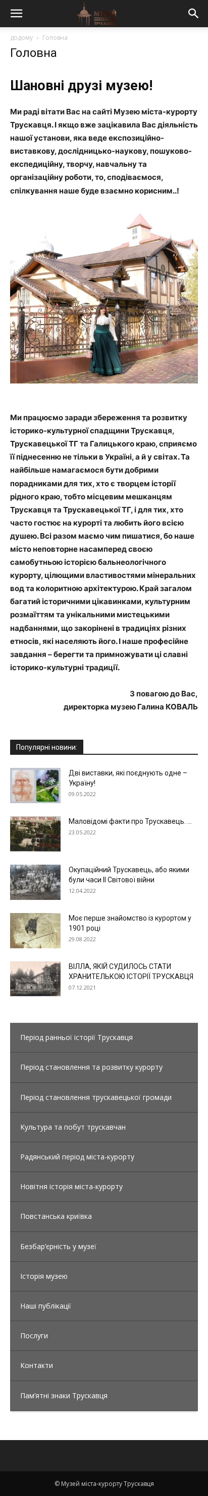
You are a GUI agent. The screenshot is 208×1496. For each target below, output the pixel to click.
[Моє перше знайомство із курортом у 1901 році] (35, 930)
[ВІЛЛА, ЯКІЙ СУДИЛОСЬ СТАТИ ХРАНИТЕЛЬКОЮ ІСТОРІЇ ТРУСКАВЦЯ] (35, 979)
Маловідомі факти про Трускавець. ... (130, 821)
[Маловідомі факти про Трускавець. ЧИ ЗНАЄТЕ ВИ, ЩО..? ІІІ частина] (35, 834)
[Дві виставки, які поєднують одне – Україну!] (35, 785)
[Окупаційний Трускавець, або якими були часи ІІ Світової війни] (35, 882)
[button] (16, 13)
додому (21, 37)
